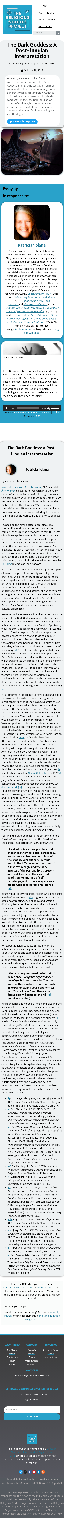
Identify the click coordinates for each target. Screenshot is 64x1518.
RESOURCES (45, 27)
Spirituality (48, 64)
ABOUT (46, 6)
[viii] (30, 898)
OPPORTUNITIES (47, 20)
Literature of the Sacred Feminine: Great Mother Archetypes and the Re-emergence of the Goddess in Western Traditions (31, 319)
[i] (42, 564)
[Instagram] (25, 1472)
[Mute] (48, 408)
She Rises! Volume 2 (35, 305)
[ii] (15, 650)
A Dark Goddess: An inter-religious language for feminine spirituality (29, 363)
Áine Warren (8, 491)
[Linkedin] (38, 1472)
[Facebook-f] (30, 1472)
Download (44, 413)
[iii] (3, 689)
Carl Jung (6, 564)
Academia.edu (23, 329)
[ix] (48, 995)
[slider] (55, 408)
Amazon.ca (26, 1288)
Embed (56, 413)
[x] (58, 1018)
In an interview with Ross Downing (21, 487)
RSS (38, 416)
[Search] (58, 33)
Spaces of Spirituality (40, 294)
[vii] (10, 888)
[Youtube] (34, 1472)
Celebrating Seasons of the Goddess (34, 297)
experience (15, 64)
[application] (32, 408)
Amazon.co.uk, (11, 1288)
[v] (59, 773)
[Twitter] (20, 1472)
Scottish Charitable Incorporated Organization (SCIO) (32, 1452)
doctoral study (9, 787)
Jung (36, 64)
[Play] (6, 408)
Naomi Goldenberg (38, 773)
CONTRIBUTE (46, 13)
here (21, 738)
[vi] (20, 787)
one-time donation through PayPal (41, 1318)
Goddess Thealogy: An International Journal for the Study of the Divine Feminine (31, 310)
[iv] (59, 770)
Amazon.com (44, 1288)
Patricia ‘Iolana (32, 245)
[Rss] (43, 1472)
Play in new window (25, 413)
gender (28, 64)
